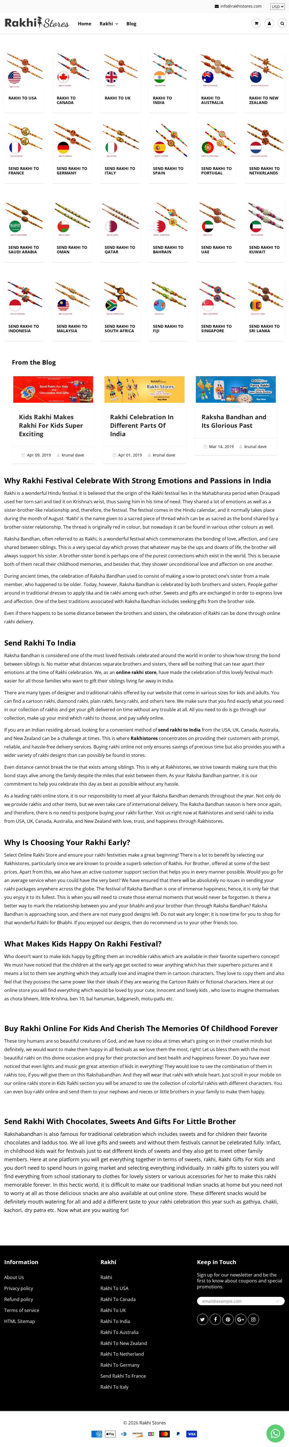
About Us (14, 1277)
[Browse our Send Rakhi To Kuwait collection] (264, 219)
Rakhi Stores (152, 1423)
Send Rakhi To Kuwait (264, 249)
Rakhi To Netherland (122, 1354)
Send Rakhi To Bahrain (168, 249)
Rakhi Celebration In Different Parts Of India (142, 425)
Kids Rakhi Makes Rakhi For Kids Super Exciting (51, 425)
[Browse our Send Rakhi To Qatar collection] (120, 219)
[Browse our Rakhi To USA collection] (24, 70)
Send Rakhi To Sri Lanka (264, 328)
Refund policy (18, 1299)
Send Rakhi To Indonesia (23, 328)
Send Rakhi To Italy (120, 171)
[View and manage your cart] (256, 23)
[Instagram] (253, 1319)
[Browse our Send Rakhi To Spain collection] (168, 140)
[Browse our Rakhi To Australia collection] (216, 70)
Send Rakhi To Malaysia (72, 328)
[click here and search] (282, 23)
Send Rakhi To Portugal (216, 171)
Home (84, 24)
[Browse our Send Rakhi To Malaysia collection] (72, 298)
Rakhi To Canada (66, 100)
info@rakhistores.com (241, 6)
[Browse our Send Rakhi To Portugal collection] (216, 140)
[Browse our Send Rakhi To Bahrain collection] (168, 219)
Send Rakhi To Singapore (216, 328)
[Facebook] (215, 1319)
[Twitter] (202, 1319)
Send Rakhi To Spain (168, 171)
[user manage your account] (269, 23)
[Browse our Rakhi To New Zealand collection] (264, 70)
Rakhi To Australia (212, 100)
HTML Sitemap (19, 1321)
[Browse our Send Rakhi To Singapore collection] (216, 298)
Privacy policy (18, 1288)
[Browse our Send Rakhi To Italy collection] (120, 140)
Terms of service (21, 1310)
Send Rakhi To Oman (72, 249)
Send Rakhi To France (23, 171)
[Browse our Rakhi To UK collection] (120, 70)
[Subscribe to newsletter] (278, 1301)
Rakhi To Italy (114, 1387)
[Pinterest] (228, 1319)
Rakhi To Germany (119, 1365)
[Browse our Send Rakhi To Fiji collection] (168, 298)
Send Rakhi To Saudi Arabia (23, 249)
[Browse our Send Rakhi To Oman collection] (72, 219)
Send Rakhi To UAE (216, 249)
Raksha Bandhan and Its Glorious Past (234, 421)
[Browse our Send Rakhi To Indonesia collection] (24, 298)
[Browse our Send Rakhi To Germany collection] (72, 140)
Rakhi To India (162, 100)
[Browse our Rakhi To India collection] (168, 70)
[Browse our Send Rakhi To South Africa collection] (120, 298)
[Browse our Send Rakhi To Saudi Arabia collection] (24, 219)
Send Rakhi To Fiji (168, 328)
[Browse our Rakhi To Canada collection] (72, 70)
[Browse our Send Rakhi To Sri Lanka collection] (264, 298)
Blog (131, 24)
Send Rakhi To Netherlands (264, 171)
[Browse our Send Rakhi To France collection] (24, 140)
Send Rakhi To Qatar (120, 249)
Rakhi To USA (22, 98)
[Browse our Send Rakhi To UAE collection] (216, 219)
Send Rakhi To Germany (72, 171)
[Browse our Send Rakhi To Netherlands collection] (264, 140)
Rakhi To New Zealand (264, 100)
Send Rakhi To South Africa (120, 328)
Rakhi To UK (117, 98)
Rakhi (106, 24)
